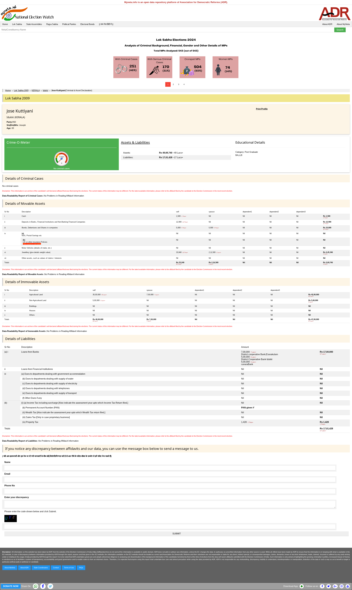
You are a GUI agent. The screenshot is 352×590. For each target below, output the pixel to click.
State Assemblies (34, 24)
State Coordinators (41, 568)
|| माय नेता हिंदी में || (106, 24)
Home (5, 24)
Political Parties (69, 24)
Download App (290, 586)
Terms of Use (69, 568)
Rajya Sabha (52, 24)
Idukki (45, 90)
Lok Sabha (17, 24)
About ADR (327, 24)
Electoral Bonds (87, 24)
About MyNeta (343, 24)
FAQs (81, 568)
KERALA (36, 90)
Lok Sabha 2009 (21, 90)
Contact (56, 568)
